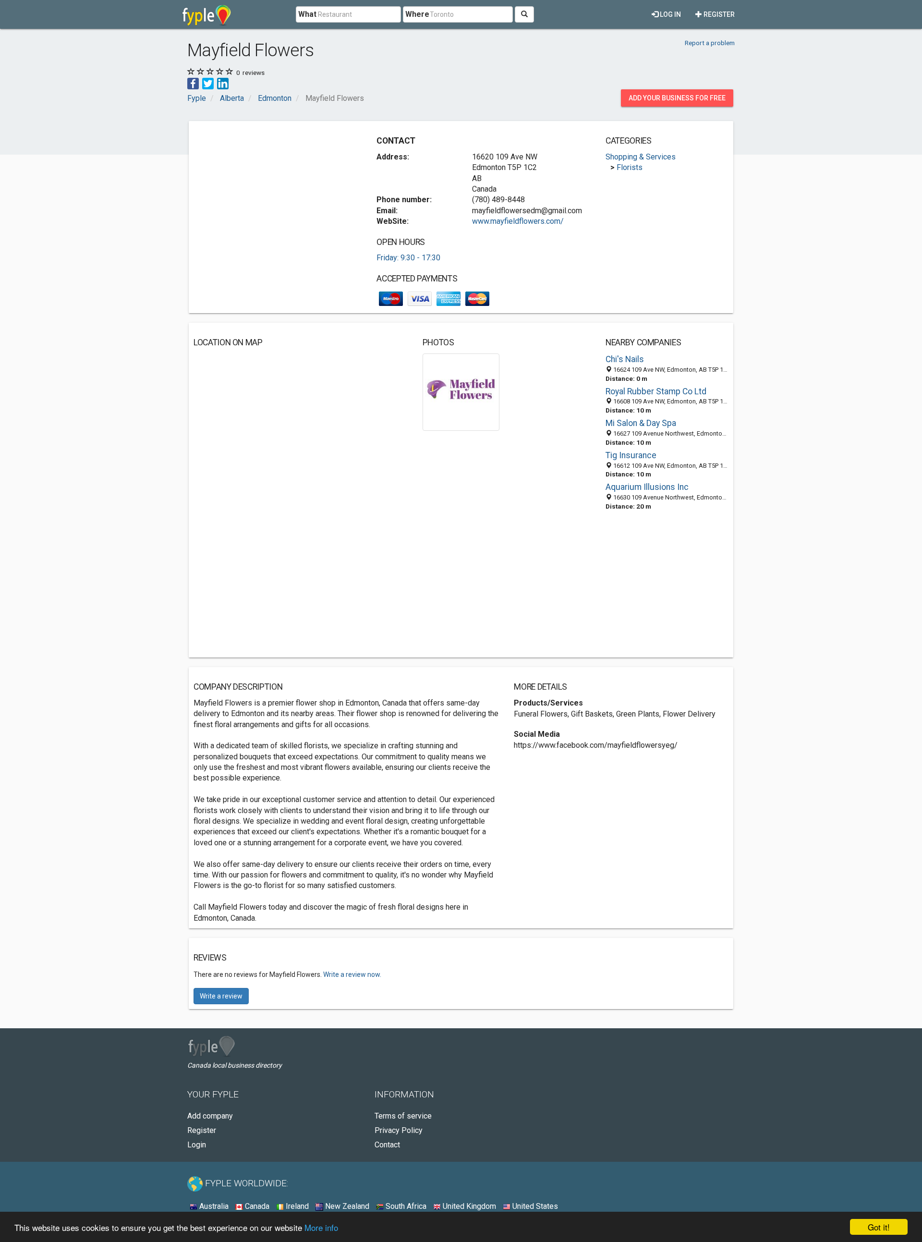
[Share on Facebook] (193, 82)
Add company (210, 1115)
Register (718, 14)
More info (321, 1227)
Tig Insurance (631, 455)
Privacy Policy (399, 1130)
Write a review (221, 996)
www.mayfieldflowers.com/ (518, 221)
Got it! (879, 1227)
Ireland (296, 1206)
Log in (669, 14)
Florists (630, 167)
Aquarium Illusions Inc (647, 487)
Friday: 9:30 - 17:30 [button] (408, 257)
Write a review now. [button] (352, 974)
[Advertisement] (274, 193)
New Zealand (346, 1206)
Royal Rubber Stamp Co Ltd (656, 391)
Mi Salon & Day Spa (641, 423)
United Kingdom (468, 1206)
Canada (256, 1206)
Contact (387, 1144)
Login (196, 1144)
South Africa (405, 1206)
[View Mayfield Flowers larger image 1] (461, 391)
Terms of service (403, 1115)
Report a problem (710, 43)
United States (534, 1206)
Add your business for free (677, 98)
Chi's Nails (625, 359)
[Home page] (206, 14)
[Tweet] (208, 82)
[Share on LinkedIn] (223, 82)
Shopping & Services (641, 156)
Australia (213, 1206)
